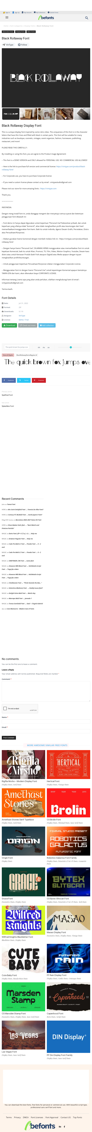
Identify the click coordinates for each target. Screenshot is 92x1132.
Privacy (17, 1117)
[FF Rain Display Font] (68, 958)
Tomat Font (11, 504)
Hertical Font (53, 781)
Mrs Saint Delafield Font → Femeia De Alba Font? (25, 509)
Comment (7, 679)
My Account (28, 12)
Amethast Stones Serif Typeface (18, 819)
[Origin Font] (23, 841)
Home (6, 26)
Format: (7, 307)
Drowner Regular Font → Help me (21, 539)
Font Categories (16, 26)
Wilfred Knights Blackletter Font (17, 937)
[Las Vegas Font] (23, 1035)
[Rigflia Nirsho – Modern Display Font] (23, 764)
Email (5, 727)
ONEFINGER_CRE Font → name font (21, 561)
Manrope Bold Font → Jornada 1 (20, 598)
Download (10, 325)
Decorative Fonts (8, 32)
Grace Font (7, 898)
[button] (87, 18)
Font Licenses (37, 1117)
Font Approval (52, 1117)
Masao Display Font (56, 932)
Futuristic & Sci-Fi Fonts (68, 861)
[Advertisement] (20, 452)
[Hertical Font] (68, 764)
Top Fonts (77, 1117)
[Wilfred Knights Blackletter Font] (23, 920)
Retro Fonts (31, 32)
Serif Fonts (17, 784)
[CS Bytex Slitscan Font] (68, 882)
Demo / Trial (24, 320)
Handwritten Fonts (20, 978)
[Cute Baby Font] (23, 958)
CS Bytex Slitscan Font (58, 898)
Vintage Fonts (63, 784)
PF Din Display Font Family (59, 1055)
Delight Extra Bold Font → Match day (22, 593)
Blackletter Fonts (8, 940)
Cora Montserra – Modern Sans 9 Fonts (20, 609)
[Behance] (60, 1127)
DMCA (26, 1117)
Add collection (48, 325)
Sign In (6, 12)
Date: (6, 303)
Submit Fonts (54, 12)
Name (5, 717)
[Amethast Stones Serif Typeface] (23, 802)
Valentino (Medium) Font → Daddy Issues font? (26, 588)
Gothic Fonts (63, 978)
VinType (22, 316)
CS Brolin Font (54, 819)
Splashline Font (8, 406)
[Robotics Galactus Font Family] (68, 841)
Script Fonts (61, 1017)
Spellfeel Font (7, 395)
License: (7, 320)
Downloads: (9, 311)
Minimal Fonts (63, 823)
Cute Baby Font (9, 975)
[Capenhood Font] (68, 996)
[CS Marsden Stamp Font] (23, 996)
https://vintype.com (48, 188)
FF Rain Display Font (56, 975)
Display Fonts (29, 26)
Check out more (28, 325)
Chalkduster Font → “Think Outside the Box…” (25, 583)
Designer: (8, 316)
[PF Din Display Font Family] (68, 1037)
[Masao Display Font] (68, 918)
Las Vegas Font (9, 1051)
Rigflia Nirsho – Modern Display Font (19, 781)
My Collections (40, 12)
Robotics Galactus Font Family (62, 858)
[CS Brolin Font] (68, 802)
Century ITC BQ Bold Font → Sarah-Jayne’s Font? (25, 515)
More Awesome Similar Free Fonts (47, 745)
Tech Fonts (82, 902)
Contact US (66, 1117)
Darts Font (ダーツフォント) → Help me (23, 533)
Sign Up (16, 12)
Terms (9, 1117)
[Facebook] (64, 1127)
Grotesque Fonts (75, 978)
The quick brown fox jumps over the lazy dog (47, 364)
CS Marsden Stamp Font (14, 1013)
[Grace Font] (23, 882)
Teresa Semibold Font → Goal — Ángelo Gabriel (26, 603)
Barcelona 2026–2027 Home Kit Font (28, 520)
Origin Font (7, 858)
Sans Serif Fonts (76, 823)
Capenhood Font (55, 1013)
